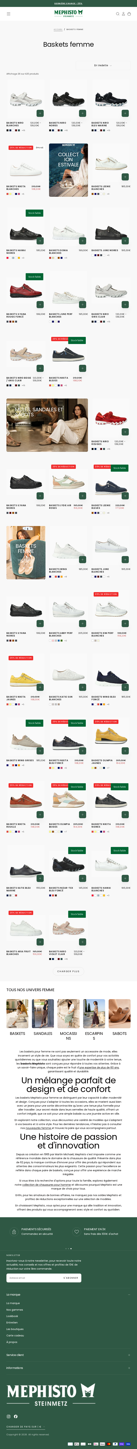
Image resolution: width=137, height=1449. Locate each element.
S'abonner (91, 753)
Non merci (68, 764)
